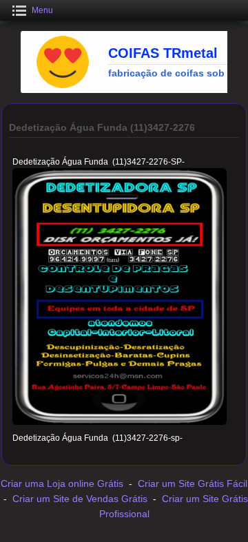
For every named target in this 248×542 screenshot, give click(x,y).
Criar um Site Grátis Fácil (192, 483)
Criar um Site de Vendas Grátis (79, 498)
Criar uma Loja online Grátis (62, 483)
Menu (42, 10)
